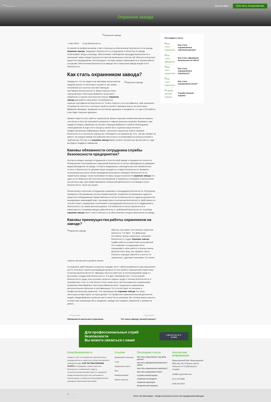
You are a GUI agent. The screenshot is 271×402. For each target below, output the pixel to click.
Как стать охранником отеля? (188, 82)
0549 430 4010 (178, 383)
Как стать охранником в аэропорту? (185, 71)
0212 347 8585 (178, 379)
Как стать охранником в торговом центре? (187, 47)
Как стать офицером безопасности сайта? (188, 59)
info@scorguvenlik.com (182, 374)
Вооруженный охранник (147, 385)
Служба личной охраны (186, 94)
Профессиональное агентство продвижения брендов (179, 396)
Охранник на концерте (147, 379)
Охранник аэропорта (146, 382)
